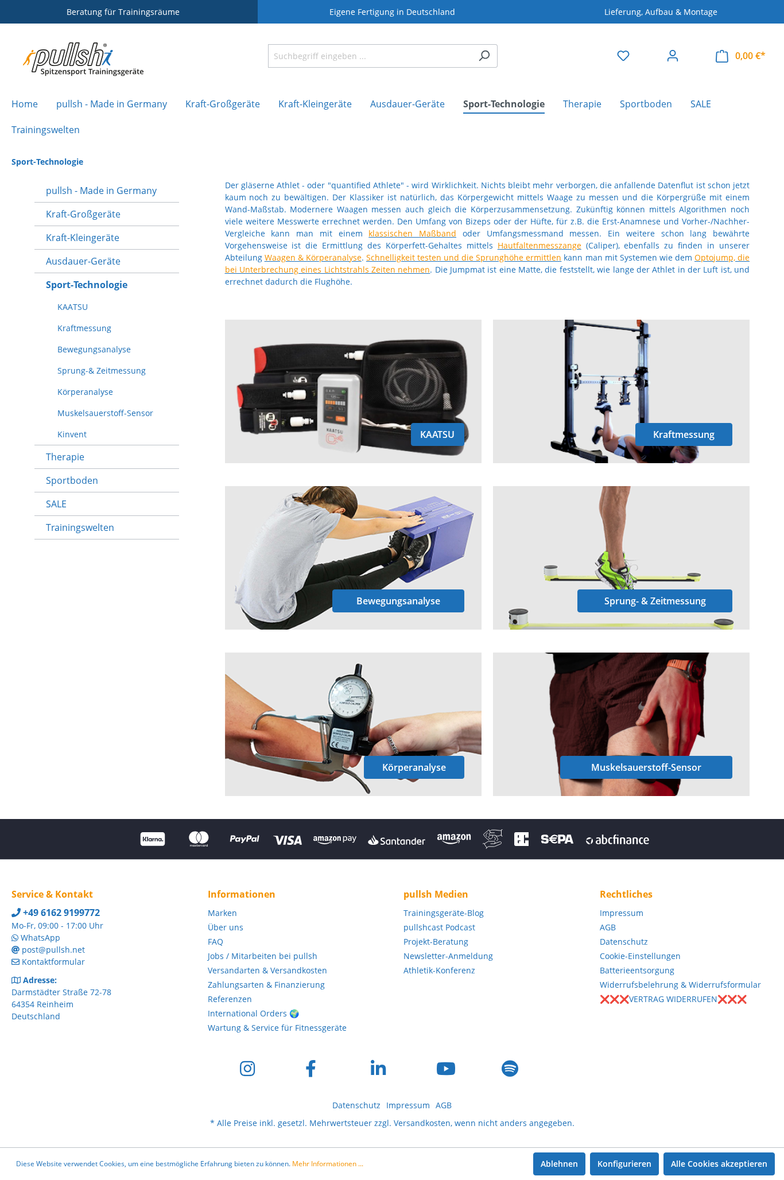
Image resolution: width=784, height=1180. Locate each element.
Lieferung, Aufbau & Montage (660, 11)
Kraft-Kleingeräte (82, 237)
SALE (56, 504)
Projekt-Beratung (435, 941)
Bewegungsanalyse (94, 349)
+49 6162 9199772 (60, 912)
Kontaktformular (53, 961)
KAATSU (72, 306)
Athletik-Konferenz (439, 970)
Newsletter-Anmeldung (448, 955)
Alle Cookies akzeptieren (719, 1163)
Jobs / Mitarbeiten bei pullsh (262, 955)
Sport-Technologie (86, 284)
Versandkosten (422, 1122)
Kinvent (72, 434)
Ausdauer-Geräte (83, 261)
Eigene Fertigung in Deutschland (392, 11)
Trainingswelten (80, 527)
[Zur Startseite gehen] (83, 53)
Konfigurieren (624, 1163)
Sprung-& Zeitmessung (101, 370)
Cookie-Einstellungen (640, 955)
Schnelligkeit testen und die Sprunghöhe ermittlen (463, 257)
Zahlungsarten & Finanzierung (266, 984)
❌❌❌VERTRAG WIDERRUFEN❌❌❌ (673, 998)
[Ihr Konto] (672, 56)
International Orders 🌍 (253, 1013)
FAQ (215, 941)
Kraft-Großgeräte (83, 214)
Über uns (225, 927)
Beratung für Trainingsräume (123, 11)
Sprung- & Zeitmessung (655, 601)
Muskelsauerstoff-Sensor (105, 412)
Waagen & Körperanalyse (313, 257)
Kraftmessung (84, 328)
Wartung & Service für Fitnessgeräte (277, 1027)
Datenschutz (624, 941)
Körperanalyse (85, 391)
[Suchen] (484, 56)
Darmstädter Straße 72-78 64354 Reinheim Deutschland (61, 1004)
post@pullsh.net (53, 949)
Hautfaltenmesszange (539, 245)
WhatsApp (40, 937)
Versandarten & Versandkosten (267, 970)
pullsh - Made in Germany (101, 190)
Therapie (65, 457)
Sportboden (72, 480)
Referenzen (230, 998)
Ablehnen (559, 1163)
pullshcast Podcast (439, 927)
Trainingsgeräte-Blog (443, 912)
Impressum (621, 912)
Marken (222, 912)
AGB (608, 927)
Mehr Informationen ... (327, 1164)
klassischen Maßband (412, 233)
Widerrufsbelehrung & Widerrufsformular (680, 984)
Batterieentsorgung (637, 970)
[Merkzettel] (623, 56)
